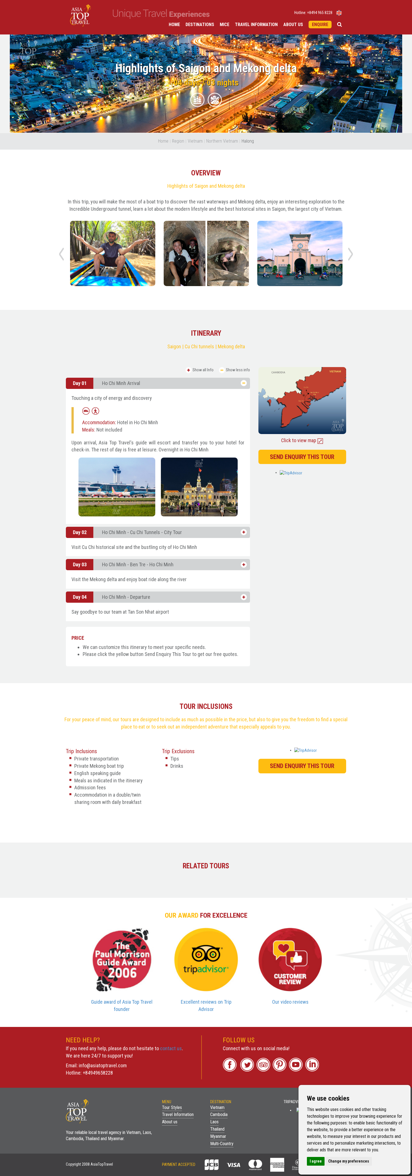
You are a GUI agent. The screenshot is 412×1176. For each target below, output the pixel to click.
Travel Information (256, 24)
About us (293, 24)
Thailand (217, 1129)
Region (178, 141)
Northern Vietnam (222, 141)
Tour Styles (172, 1107)
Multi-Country (221, 1143)
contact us (171, 1048)
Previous (61, 254)
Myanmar (218, 1136)
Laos (214, 1121)
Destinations (200, 24)
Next (350, 254)
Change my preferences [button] (348, 1161)
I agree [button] (316, 1161)
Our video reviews (290, 1002)
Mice (224, 24)
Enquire (320, 24)
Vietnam (195, 141)
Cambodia (219, 1114)
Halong (248, 141)
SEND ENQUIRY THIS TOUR (302, 456)
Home (174, 24)
